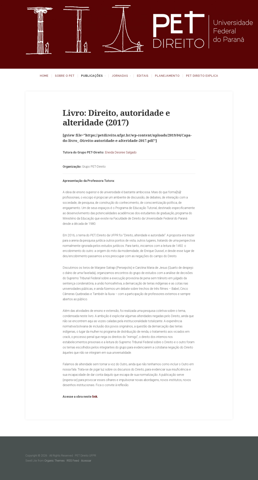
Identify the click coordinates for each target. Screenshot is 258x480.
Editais (142, 75)
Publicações (92, 75)
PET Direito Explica (202, 75)
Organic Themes (54, 460)
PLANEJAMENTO (167, 75)
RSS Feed (73, 460)
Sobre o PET (65, 75)
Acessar (86, 460)
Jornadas (120, 75)
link (94, 396)
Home (44, 75)
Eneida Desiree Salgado (121, 152)
